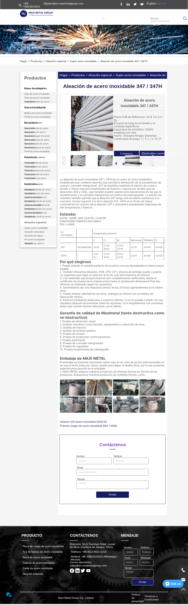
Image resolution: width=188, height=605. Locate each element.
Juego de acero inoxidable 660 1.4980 (93, 425)
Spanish (162, 3)
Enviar (112, 494)
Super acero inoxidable (83, 61)
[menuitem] (103, 18)
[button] (103, 18)
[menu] (103, 18)
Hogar (23, 61)
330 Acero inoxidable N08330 (88, 421)
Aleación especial (56, 61)
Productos (36, 61)
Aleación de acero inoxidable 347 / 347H (123, 61)
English (151, 3)
